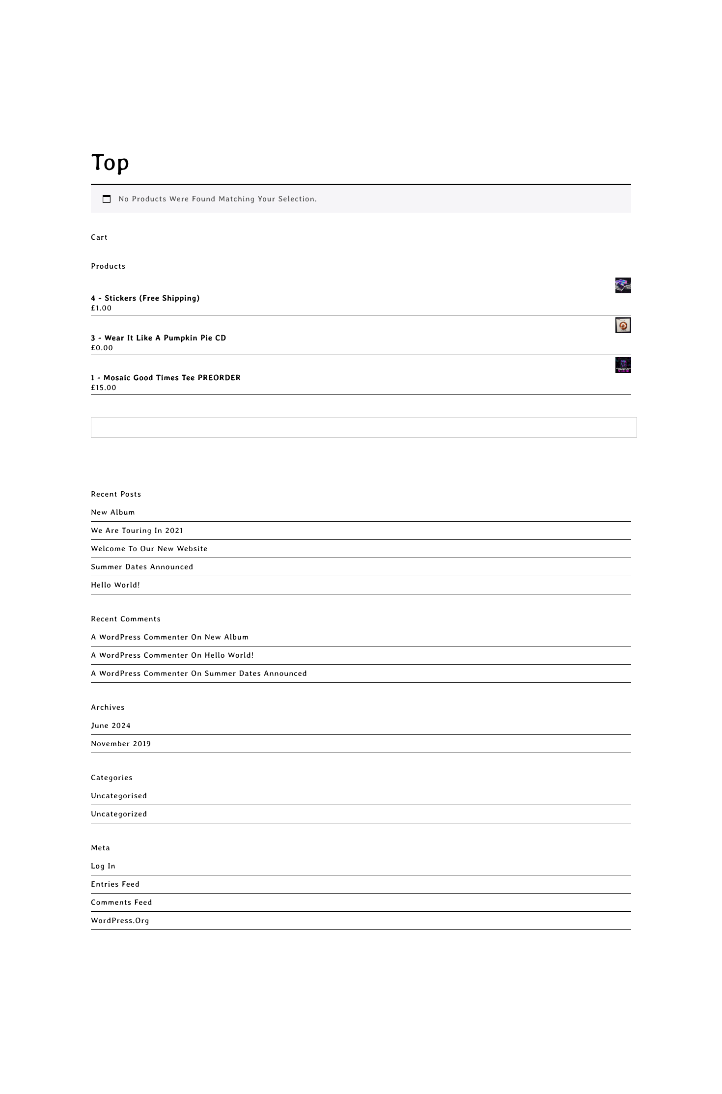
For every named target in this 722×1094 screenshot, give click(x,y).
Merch (224, 24)
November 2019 (121, 743)
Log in (103, 865)
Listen (320, 24)
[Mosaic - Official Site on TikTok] (643, 23)
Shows (272, 24)
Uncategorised (119, 795)
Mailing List (457, 24)
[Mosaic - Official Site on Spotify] (698, 23)
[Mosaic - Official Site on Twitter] (625, 23)
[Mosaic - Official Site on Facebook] (608, 23)
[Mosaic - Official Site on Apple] (680, 23)
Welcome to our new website (149, 548)
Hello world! (115, 584)
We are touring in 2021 (137, 530)
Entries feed (115, 884)
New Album (113, 512)
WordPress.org (120, 920)
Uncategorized (119, 813)
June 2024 (111, 725)
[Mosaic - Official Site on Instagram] (591, 23)
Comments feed (121, 902)
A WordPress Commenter (140, 637)
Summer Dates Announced (142, 566)
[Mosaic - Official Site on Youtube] (662, 23)
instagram (380, 24)
